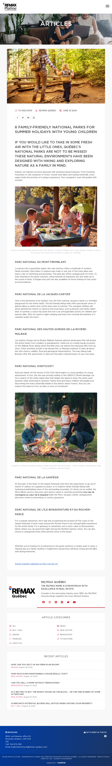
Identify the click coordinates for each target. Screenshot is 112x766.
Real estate (66, 630)
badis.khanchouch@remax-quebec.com (29, 747)
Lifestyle (17, 643)
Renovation (66, 635)
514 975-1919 (16, 744)
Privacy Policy (104, 757)
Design (15, 635)
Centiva (61, 763)
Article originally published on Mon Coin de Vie (36, 564)
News (63, 626)
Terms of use (46, 758)
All (14, 626)
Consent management (62, 758)
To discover (25, 111)
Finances (17, 639)
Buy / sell (17, 630)
